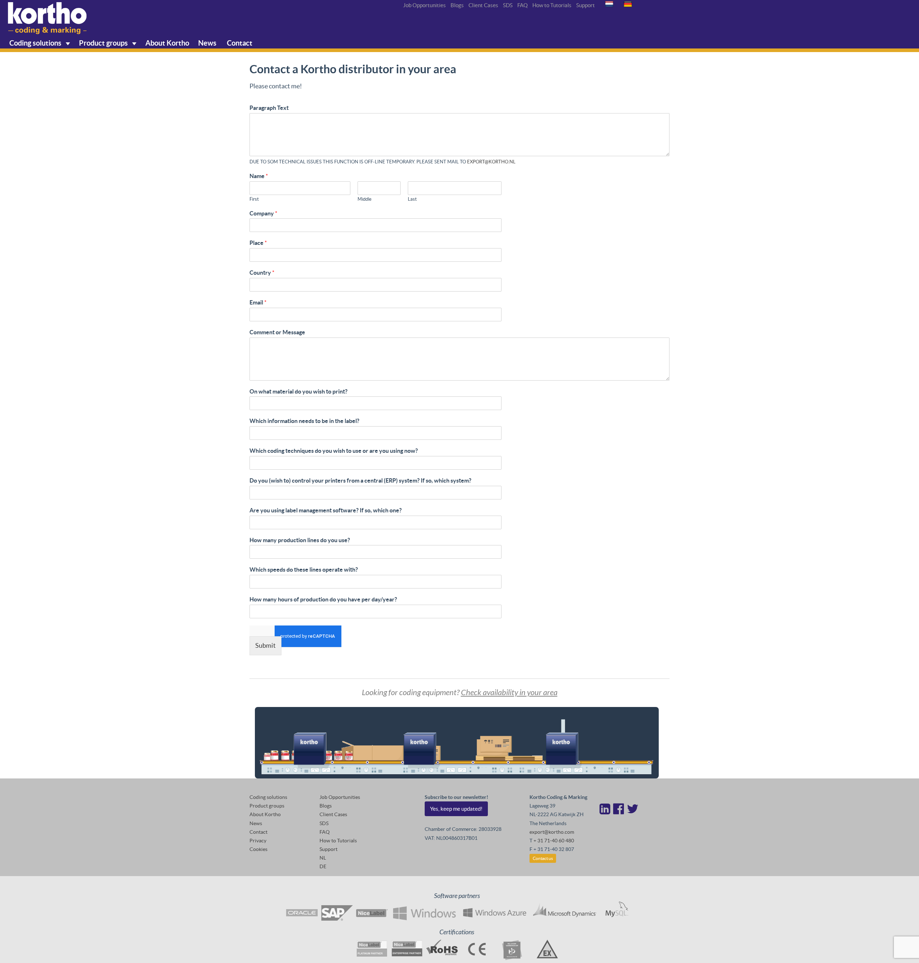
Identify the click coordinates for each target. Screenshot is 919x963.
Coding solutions (36, 43)
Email (257, 302)
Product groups (104, 43)
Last (412, 199)
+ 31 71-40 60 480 (553, 840)
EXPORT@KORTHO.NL (491, 161)
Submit (265, 645)
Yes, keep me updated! (456, 809)
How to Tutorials (552, 5)
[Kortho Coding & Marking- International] (47, 18)
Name (258, 176)
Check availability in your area (509, 692)
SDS (508, 5)
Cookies (258, 849)
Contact (238, 43)
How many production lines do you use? (299, 540)
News (207, 43)
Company (263, 213)
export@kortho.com (552, 832)
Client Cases (483, 5)
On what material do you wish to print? (298, 391)
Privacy (257, 840)
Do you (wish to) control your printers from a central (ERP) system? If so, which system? (360, 480)
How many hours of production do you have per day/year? (323, 599)
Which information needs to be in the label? (304, 421)
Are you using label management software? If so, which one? (325, 510)
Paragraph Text (269, 107)
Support (585, 5)
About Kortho (167, 43)
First (254, 199)
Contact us (543, 858)
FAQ (522, 5)
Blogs (457, 5)
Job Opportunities (424, 5)
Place (258, 242)
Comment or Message (277, 332)
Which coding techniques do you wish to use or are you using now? (333, 450)
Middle (365, 199)
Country (261, 272)
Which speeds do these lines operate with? (303, 569)
